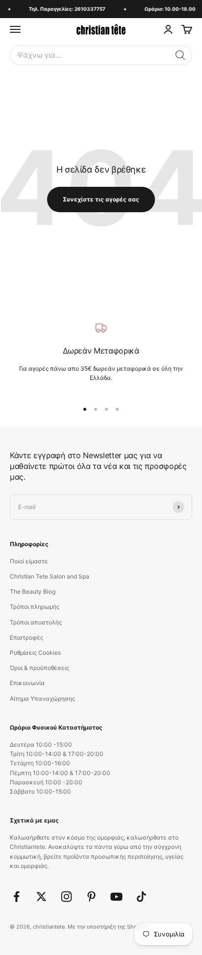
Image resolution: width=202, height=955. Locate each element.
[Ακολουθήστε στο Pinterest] (91, 896)
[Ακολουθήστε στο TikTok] (141, 896)
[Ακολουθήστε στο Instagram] (66, 896)
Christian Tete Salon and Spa (49, 576)
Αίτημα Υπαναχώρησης (42, 698)
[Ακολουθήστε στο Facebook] (16, 896)
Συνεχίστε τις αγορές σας (101, 199)
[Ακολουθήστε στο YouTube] (116, 896)
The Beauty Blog (32, 591)
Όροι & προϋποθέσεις (39, 667)
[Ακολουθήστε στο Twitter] (41, 896)
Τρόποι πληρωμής (34, 606)
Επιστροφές (26, 637)
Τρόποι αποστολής (36, 622)
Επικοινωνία (27, 683)
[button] (180, 55)
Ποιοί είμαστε (29, 561)
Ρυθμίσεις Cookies (35, 652)
